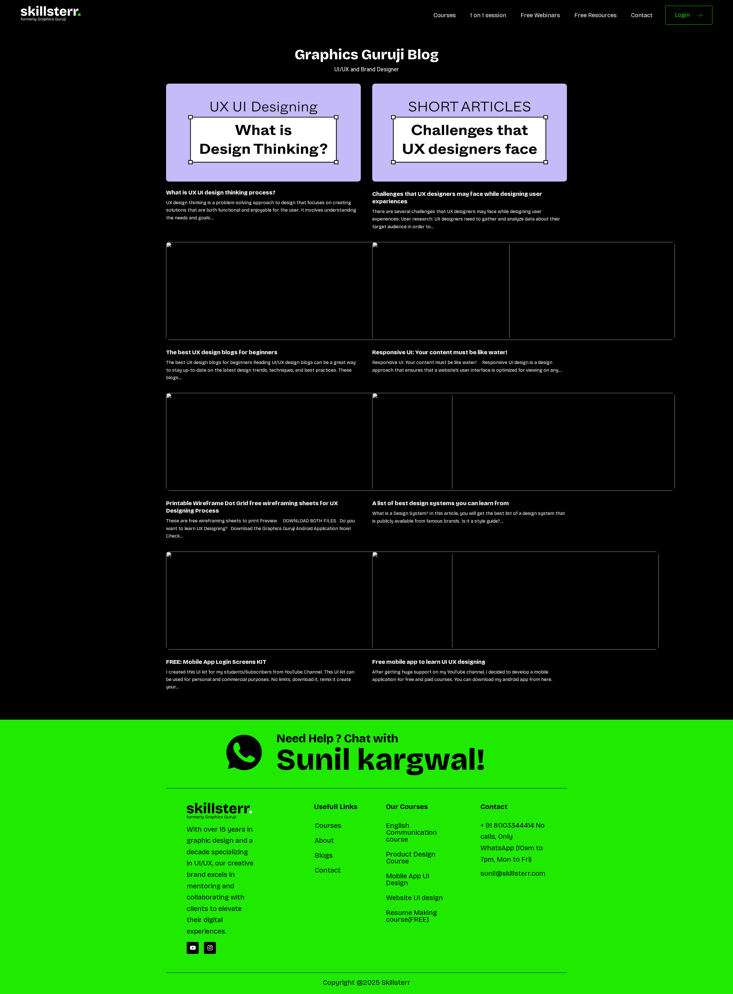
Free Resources (595, 15)
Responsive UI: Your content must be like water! (439, 352)
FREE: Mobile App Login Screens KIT (216, 661)
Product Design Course (411, 857)
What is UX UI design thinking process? (220, 192)
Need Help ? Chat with (337, 738)
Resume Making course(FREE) (411, 916)
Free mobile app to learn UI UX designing (428, 661)
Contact (642, 15)
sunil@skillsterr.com (512, 873)
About (324, 840)
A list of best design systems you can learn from (440, 503)
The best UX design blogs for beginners (221, 352)
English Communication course (411, 832)
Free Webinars (540, 15)
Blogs (324, 855)
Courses (445, 15)
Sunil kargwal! (380, 760)
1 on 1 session (488, 15)
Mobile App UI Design (407, 879)
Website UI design (414, 898)
